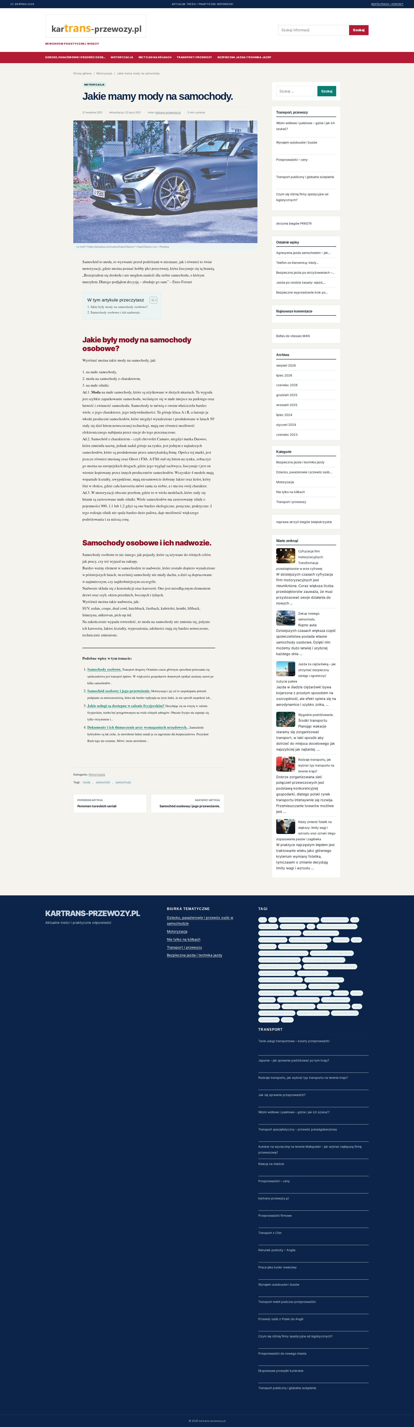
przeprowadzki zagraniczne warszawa (282, 986)
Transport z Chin (270, 1233)
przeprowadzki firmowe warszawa (280, 966)
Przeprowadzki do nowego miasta (282, 1353)
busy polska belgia (292, 926)
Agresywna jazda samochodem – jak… (303, 252)
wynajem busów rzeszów (313, 1013)
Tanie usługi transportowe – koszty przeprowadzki (293, 1041)
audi (262, 919)
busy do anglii (268, 926)
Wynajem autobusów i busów (296, 142)
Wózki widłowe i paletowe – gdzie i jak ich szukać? (293, 1112)
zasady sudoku (269, 1019)
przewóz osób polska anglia (276, 993)
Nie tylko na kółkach (155, 57)
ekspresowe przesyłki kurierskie (337, 926)
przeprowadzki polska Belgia (277, 973)
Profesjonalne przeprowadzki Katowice (303, 946)
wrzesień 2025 (286, 405)
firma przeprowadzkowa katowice (280, 933)
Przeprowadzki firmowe (275, 1215)
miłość (356, 939)
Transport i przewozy (194, 57)
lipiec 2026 (284, 375)
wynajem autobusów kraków (277, 1013)
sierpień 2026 (286, 365)
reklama (356, 993)
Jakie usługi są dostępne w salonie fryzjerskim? (126, 705)
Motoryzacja (122, 57)
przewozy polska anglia (324, 986)
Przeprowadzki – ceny (292, 159)
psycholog (341, 993)
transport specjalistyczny (333, 1006)
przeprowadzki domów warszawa (279, 959)
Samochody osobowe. (104, 669)
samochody (123, 782)
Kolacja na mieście (271, 1164)
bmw (355, 919)
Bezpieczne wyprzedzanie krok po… (302, 292)
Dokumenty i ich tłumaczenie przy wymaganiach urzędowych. (137, 727)
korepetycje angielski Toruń (320, 933)
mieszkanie (341, 939)
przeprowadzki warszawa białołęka (280, 979)
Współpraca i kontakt (387, 4)
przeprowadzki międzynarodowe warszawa (330, 966)
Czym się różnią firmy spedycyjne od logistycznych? (295, 1336)
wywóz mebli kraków (345, 1013)
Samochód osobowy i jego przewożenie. (118, 690)
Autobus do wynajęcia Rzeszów (299, 919)
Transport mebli (269, 1006)
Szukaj (359, 30)
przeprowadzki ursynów (313, 973)
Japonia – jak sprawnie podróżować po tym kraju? (293, 1060)
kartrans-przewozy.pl (168, 112)
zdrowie (287, 1019)
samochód (103, 782)
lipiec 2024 (284, 415)
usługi (357, 1006)
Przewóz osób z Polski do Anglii (280, 1319)
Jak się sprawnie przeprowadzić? (282, 1095)
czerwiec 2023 (287, 434)
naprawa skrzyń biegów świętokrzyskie (304, 522)
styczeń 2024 (286, 424)
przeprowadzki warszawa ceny (324, 979)
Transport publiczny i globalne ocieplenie (305, 177)
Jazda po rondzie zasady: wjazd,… (301, 282)
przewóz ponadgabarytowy (314, 993)
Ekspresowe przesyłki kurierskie (280, 1370)
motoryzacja (267, 946)
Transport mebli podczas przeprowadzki (287, 1302)
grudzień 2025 (286, 395)
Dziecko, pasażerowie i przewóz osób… (75, 57)
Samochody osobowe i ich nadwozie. (116, 312)
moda (86, 782)
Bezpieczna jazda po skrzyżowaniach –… (305, 272)
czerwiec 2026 (287, 385)
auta (272, 919)
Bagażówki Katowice (334, 919)
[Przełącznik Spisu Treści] (151, 300)
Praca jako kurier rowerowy (277, 1267)
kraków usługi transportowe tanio (310, 939)
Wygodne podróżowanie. (316, 715)
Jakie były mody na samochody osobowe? (119, 306)
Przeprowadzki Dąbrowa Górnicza (324, 959)
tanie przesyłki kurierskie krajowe (298, 999)
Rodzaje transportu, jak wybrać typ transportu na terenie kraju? (316, 765)
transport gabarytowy (335, 999)
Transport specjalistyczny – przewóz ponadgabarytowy (297, 1129)
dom (311, 926)
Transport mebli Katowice (298, 1006)
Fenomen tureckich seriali (96, 806)
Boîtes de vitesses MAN (293, 336)
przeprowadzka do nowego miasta (332, 953)
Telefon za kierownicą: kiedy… (297, 262)
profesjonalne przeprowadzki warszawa (283, 953)
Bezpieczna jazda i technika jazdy (244, 57)
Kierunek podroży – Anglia (276, 1250)
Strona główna (82, 73)
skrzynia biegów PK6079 (294, 223)
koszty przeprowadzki (273, 939)
